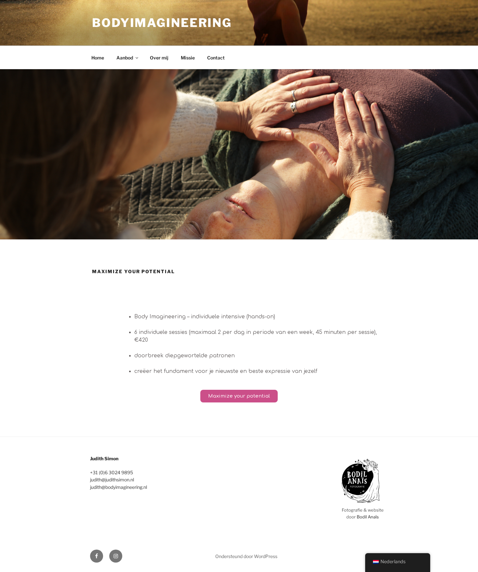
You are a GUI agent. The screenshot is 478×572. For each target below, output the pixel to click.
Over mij (159, 57)
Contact (216, 57)
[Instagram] (115, 556)
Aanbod (124, 57)
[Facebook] (96, 556)
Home (97, 57)
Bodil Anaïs (368, 516)
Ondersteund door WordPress (246, 556)
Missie (188, 57)
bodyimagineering (162, 23)
